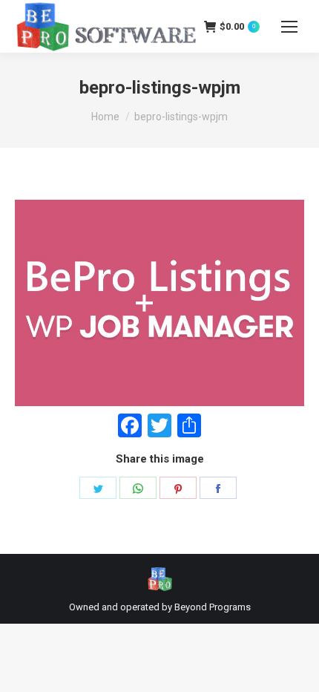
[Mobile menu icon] (289, 27)
